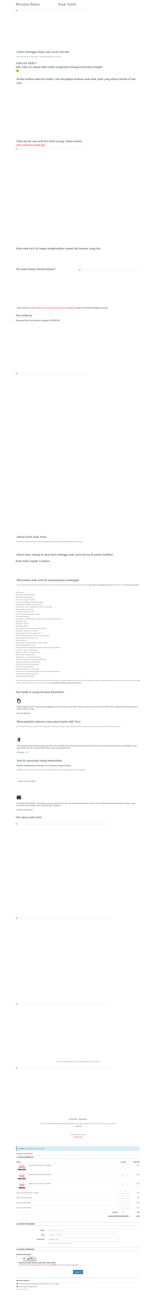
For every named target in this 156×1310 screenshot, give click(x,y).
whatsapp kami (78, 1137)
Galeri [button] (22, 592)
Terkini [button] (18, 592)
